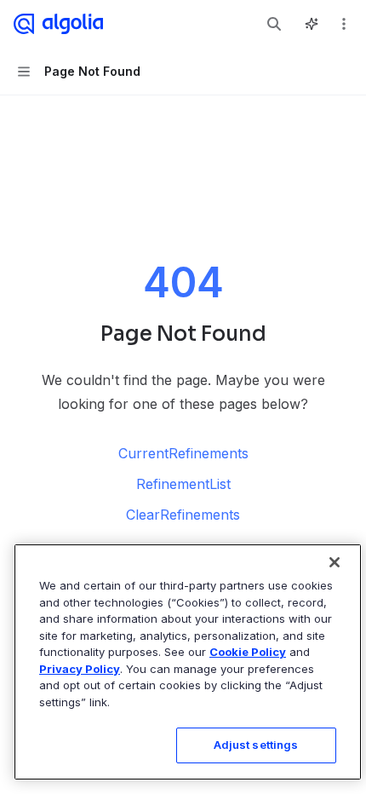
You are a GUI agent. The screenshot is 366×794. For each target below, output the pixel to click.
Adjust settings (256, 744)
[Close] (334, 562)
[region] (188, 662)
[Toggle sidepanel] (311, 24)
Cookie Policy (247, 652)
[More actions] (343, 24)
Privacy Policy (79, 669)
